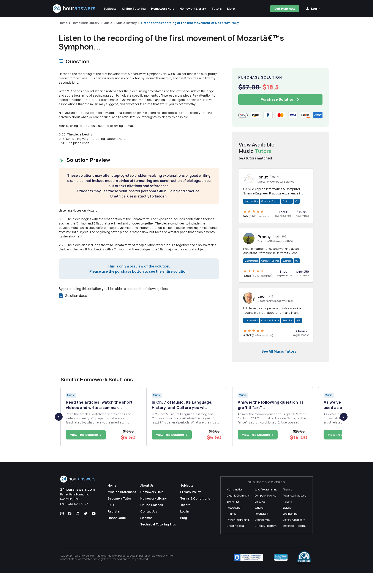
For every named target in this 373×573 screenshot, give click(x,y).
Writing (259, 507)
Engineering (290, 514)
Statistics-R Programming (298, 526)
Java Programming (266, 489)
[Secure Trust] (281, 557)
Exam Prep (288, 320)
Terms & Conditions (195, 498)
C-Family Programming (268, 526)
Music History (126, 23)
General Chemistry (294, 520)
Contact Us (148, 511)
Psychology (261, 514)
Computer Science (270, 201)
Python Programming (239, 520)
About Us (147, 485)
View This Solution (84, 435)
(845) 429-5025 (76, 504)
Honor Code (117, 518)
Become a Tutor (119, 498)
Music (107, 23)
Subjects (186, 485)
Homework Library (85, 23)
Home (63, 23)
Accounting (233, 507)
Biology (287, 507)
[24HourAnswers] (74, 8)
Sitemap (146, 518)
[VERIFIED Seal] (304, 557)
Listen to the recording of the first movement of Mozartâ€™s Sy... (191, 23)
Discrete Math (263, 520)
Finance (231, 514)
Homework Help (151, 492)
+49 (298, 320)
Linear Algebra (235, 526)
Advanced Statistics (294, 495)
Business (287, 201)
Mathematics (251, 201)
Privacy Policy (190, 492)
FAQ (111, 505)
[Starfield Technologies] (248, 557)
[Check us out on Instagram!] (62, 514)
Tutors (185, 505)
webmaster (85, 559)
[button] (232, 8)
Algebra (287, 501)
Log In (184, 511)
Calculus (260, 501)
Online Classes (151, 505)
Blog (183, 518)
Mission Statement (122, 492)
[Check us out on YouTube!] (94, 514)
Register (114, 511)
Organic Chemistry (238, 495)
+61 (296, 201)
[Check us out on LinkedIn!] (77, 514)
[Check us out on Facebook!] (69, 514)
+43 (297, 260)
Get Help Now (284, 8)
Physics (287, 489)
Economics (233, 501)
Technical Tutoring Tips (158, 524)
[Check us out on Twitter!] (85, 514)
